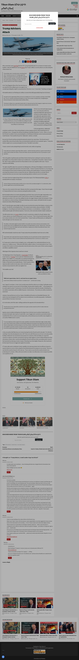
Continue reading (39, 27)
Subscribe (52, 24)
